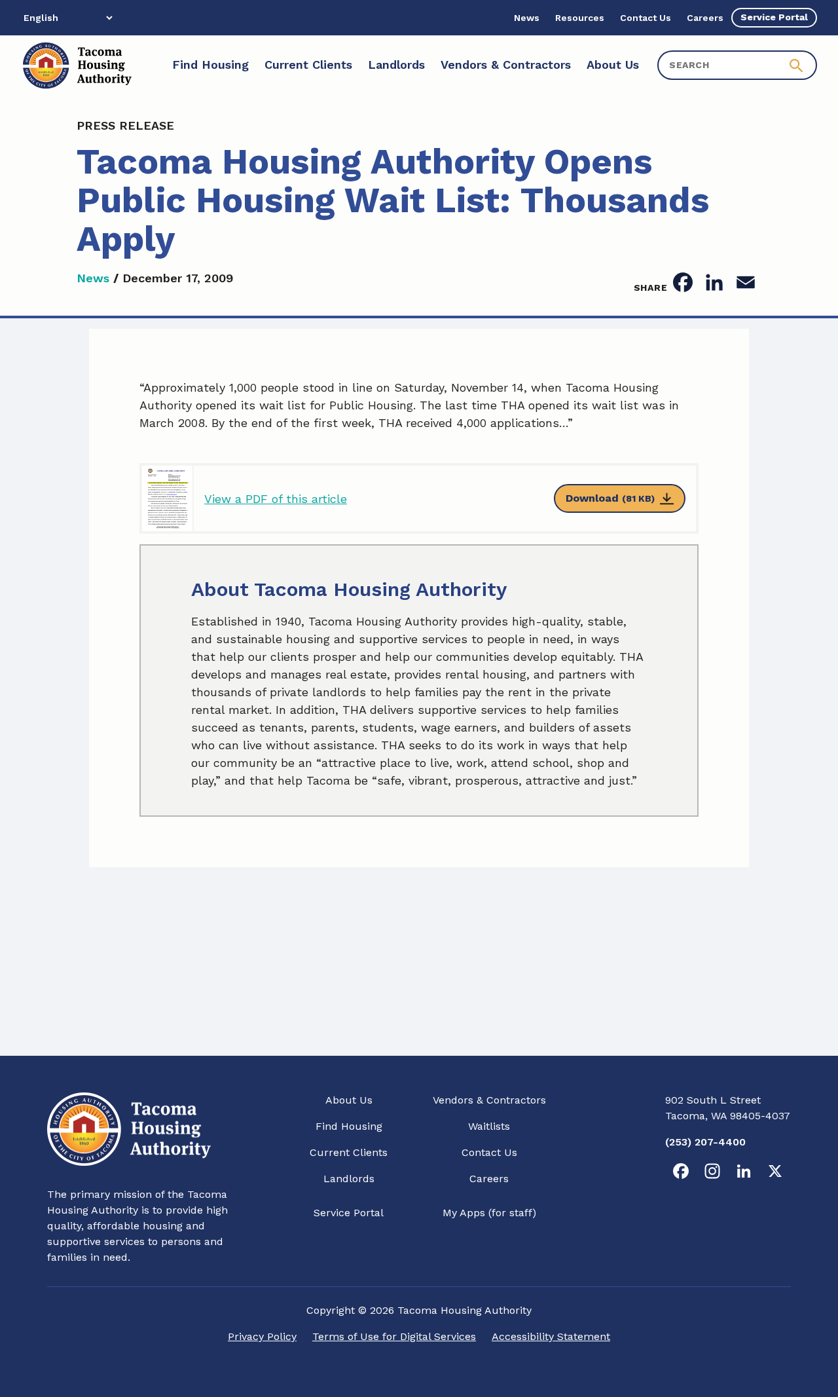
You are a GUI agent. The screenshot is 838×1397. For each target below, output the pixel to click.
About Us (349, 1100)
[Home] (76, 65)
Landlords (348, 1178)
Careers (489, 1178)
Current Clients (349, 1152)
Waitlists (489, 1126)
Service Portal (349, 1212)
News (93, 278)
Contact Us (489, 1152)
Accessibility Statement (551, 1336)
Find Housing (349, 1126)
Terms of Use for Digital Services (394, 1336)
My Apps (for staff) (489, 1212)
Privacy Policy (262, 1336)
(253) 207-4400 (705, 1142)
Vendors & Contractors (489, 1100)
